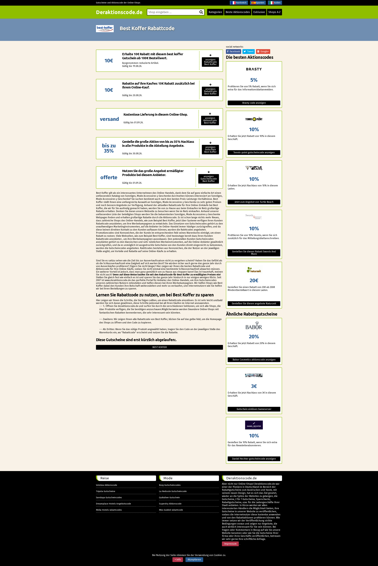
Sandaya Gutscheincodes (109, 497)
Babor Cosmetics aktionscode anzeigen (254, 359)
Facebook (234, 51)
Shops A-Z (274, 12)
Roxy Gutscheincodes (170, 485)
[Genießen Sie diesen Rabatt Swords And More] (254, 218)
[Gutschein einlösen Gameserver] (254, 375)
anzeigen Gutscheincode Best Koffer (209, 179)
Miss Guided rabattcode (171, 510)
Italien (277, 2)
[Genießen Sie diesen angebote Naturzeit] (254, 270)
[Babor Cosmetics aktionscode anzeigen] (254, 326)
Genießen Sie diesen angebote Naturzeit (254, 303)
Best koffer (159, 347)
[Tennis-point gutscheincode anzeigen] (254, 119)
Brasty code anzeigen (254, 102)
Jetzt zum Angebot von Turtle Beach (254, 202)
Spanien (260, 2)
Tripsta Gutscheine (105, 491)
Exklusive (259, 12)
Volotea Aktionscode (106, 485)
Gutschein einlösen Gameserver (254, 409)
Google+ (264, 51)
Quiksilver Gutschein (169, 497)
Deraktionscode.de (119, 12)
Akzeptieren (194, 559)
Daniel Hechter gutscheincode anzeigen (254, 458)
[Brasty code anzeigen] (254, 69)
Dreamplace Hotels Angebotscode (113, 503)
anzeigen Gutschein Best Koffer (210, 149)
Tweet (250, 51)
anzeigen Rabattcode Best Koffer (210, 62)
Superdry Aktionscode (170, 503)
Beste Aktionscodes (238, 12)
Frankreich (241, 2)
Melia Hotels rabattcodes (109, 510)
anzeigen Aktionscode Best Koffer (210, 120)
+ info (178, 559)
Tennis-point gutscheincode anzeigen (254, 152)
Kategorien (215, 12)
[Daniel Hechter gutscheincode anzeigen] (254, 425)
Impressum (230, 543)
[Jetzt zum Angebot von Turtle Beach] (254, 168)
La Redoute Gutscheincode (173, 491)
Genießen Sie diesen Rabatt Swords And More (254, 252)
